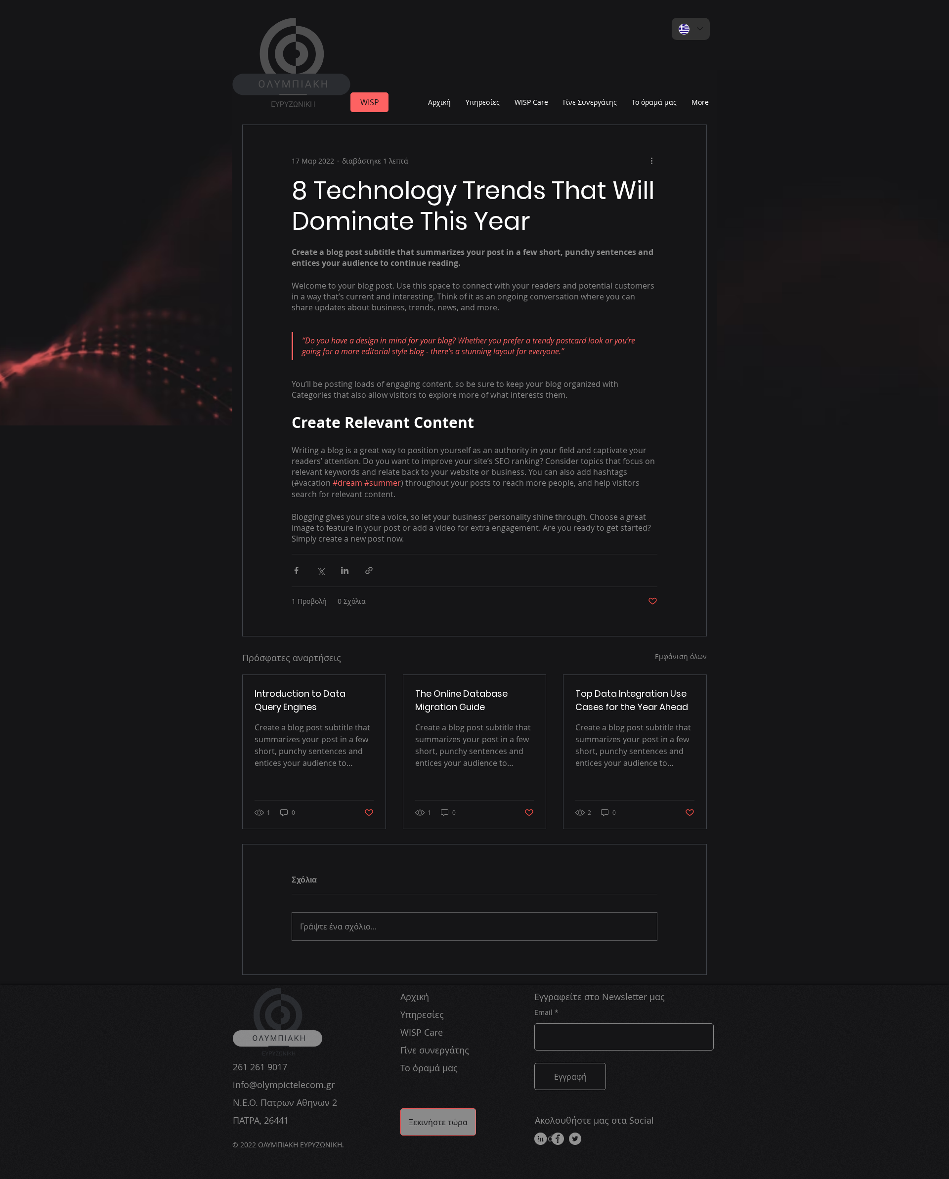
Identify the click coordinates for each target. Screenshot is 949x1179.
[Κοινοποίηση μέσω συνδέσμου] (369, 570)
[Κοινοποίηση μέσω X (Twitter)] (320, 570)
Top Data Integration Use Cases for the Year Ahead (631, 700)
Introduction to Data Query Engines (300, 700)
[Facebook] (558, 1139)
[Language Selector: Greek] (691, 29)
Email (543, 1012)
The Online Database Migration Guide (461, 700)
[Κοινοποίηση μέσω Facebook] (296, 570)
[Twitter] (575, 1139)
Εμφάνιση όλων (681, 656)
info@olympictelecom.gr (284, 1085)
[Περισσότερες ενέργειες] (651, 161)
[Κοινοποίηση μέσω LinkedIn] (344, 570)
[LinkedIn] (540, 1139)
